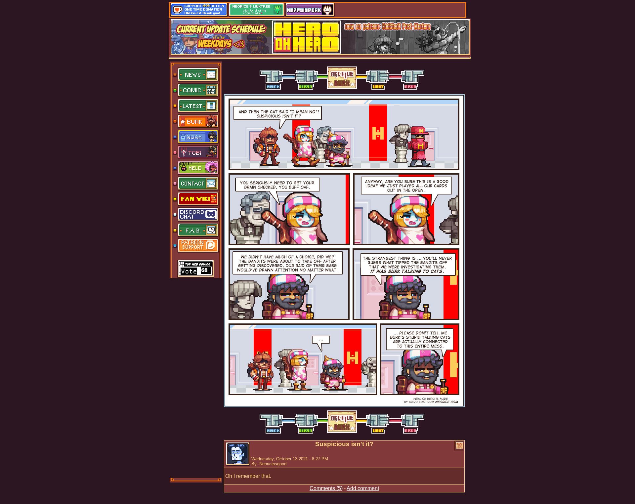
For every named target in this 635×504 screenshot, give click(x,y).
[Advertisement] (196, 377)
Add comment (363, 488)
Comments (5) (326, 488)
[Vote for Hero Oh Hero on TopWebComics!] (196, 269)
